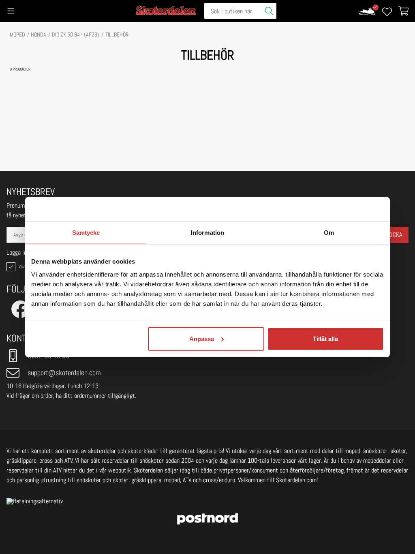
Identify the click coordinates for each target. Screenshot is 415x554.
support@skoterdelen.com (64, 372)
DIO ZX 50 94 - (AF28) (75, 34)
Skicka (393, 234)
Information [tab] (207, 232)
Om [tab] (329, 232)
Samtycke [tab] (86, 232)
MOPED (17, 34)
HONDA (38, 34)
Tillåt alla (325, 338)
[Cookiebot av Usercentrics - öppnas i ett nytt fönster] (348, 209)
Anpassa (201, 338)
